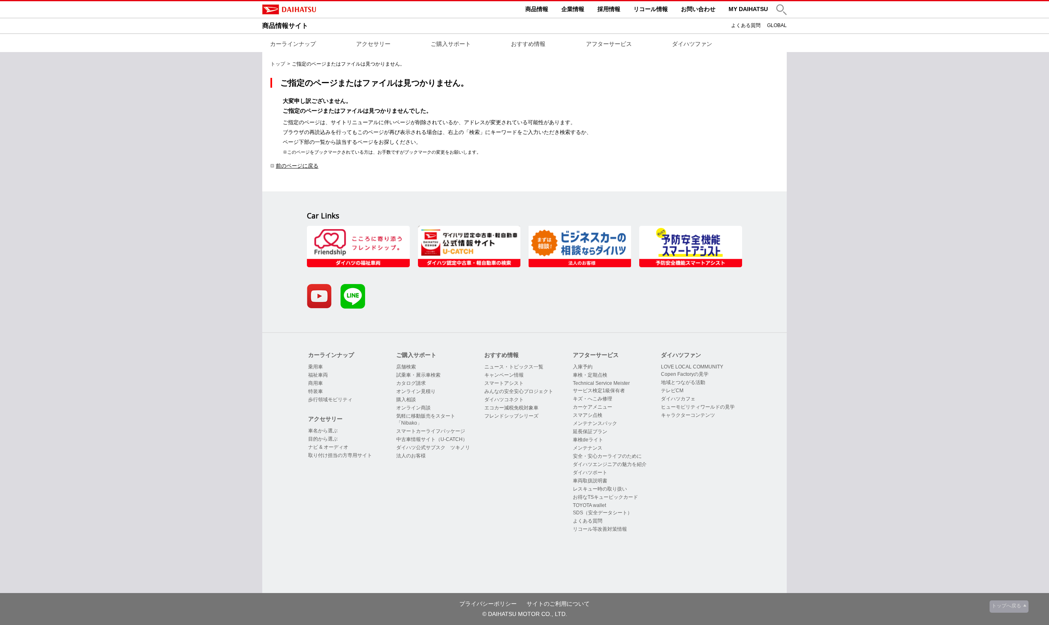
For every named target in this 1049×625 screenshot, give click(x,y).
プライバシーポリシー (488, 603)
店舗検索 (406, 367)
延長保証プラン (590, 431)
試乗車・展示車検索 (418, 375)
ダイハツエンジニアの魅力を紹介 (610, 464)
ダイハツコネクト (504, 399)
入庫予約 (583, 367)
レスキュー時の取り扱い (600, 489)
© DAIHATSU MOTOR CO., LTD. (524, 614)
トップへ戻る (1006, 606)
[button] (781, 9)
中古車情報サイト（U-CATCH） (432, 439)
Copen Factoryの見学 (684, 374)
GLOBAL (777, 25)
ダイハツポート (590, 472)
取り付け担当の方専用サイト (340, 455)
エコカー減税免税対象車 (511, 408)
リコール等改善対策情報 (600, 529)
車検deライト (588, 440)
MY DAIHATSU (748, 9)
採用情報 (608, 9)
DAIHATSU (323, 9)
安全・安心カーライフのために (607, 456)
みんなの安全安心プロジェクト (518, 391)
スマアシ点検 (587, 415)
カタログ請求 (411, 383)
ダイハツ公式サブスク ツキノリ (433, 447)
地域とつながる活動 (683, 382)
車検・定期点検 (590, 375)
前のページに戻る (297, 166)
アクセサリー (373, 44)
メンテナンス (587, 448)
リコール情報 (650, 9)
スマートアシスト (504, 383)
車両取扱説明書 (590, 481)
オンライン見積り (416, 391)
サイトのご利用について (558, 603)
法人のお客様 (411, 456)
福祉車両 (318, 375)
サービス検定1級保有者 (599, 390)
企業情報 (572, 9)
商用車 (315, 383)
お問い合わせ (698, 9)
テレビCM (672, 390)
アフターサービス (609, 44)
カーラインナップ (293, 44)
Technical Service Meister (601, 383)
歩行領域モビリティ (330, 399)
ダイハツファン (692, 44)
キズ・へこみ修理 (592, 399)
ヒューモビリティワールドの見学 (698, 407)
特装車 (315, 391)
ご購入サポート (451, 44)
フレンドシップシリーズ (511, 416)
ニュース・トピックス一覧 (513, 367)
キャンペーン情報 (504, 375)
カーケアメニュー (592, 407)
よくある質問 (746, 25)
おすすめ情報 (528, 44)
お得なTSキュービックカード (605, 497)
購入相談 (406, 399)
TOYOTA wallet (589, 505)
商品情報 (536, 9)
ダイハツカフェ (678, 399)
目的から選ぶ (323, 439)
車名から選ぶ (323, 431)
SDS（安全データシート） (602, 513)
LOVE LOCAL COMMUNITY (692, 367)
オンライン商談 (413, 408)
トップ (277, 64)
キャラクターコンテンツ (688, 415)
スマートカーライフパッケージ (430, 431)
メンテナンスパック (595, 423)
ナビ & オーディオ (328, 447)
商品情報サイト (285, 25)
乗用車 (315, 367)
